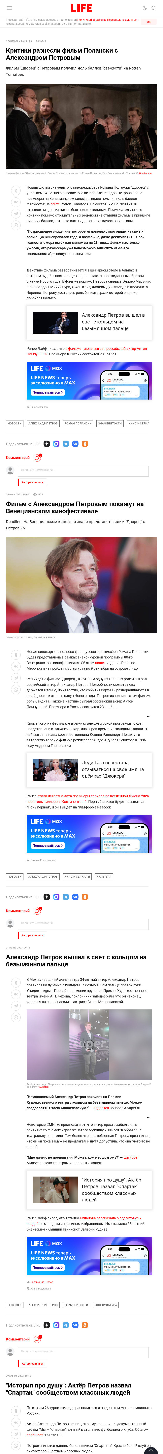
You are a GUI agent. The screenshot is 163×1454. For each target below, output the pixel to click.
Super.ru (44, 1087)
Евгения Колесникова (42, 860)
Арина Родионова (40, 1288)
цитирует (131, 1157)
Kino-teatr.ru (145, 173)
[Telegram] (66, 444)
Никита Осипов (39, 407)
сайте (55, 204)
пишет (100, 662)
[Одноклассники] (85, 444)
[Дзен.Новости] (47, 444)
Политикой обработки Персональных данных (107, 20)
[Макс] (56, 444)
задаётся (101, 1107)
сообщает (35, 1434)
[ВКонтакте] (75, 444)
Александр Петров (42, 1282)
